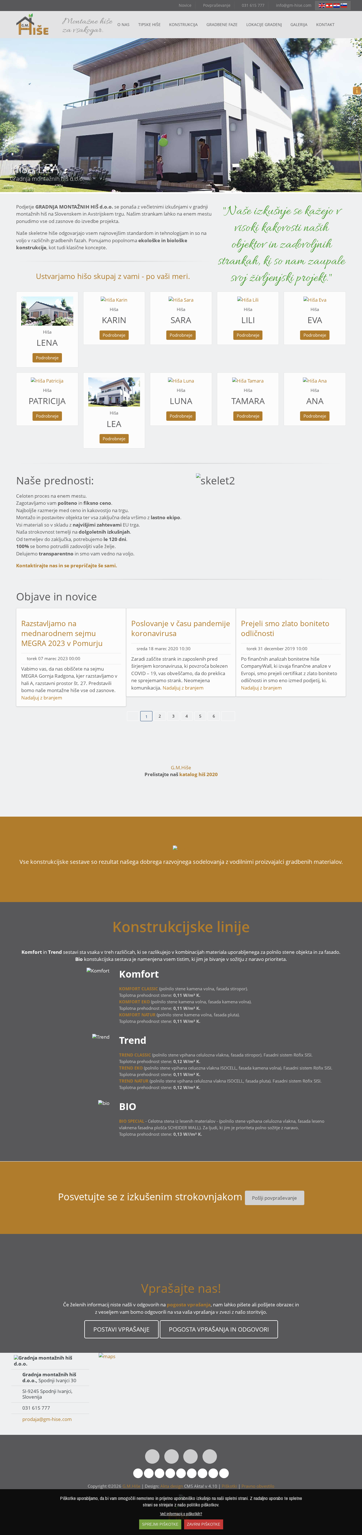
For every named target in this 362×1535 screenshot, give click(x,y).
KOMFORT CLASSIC (138, 988)
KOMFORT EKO (134, 1001)
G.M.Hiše (181, 767)
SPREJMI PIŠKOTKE (160, 1524)
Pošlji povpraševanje (274, 1198)
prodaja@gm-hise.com (47, 1419)
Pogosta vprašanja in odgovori (219, 1329)
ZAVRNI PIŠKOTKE (203, 1524)
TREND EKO (131, 1068)
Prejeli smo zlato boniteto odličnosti (285, 628)
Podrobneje (47, 357)
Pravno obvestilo (258, 1486)
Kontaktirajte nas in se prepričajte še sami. (66, 565)
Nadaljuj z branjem (41, 697)
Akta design (171, 1486)
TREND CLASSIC (135, 1055)
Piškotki (229, 1486)
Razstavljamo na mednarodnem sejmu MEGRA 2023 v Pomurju (62, 633)
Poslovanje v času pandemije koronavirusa (180, 628)
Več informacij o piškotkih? (181, 1514)
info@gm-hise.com (293, 5)
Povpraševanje (216, 5)
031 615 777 (252, 5)
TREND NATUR (133, 1081)
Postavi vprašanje (121, 1329)
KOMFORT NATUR (137, 1014)
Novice (184, 5)
